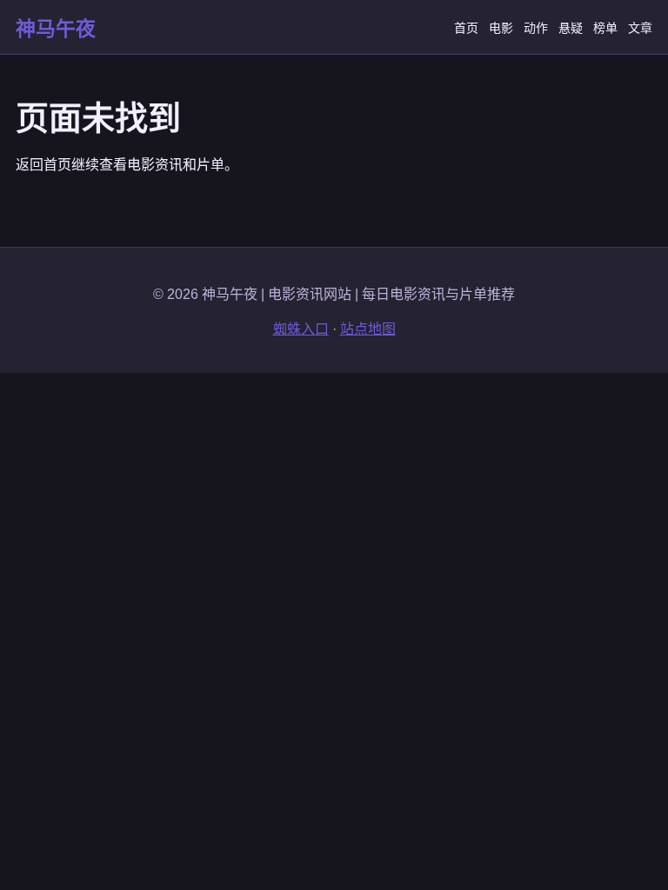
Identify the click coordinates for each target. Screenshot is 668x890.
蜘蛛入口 (301, 329)
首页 (466, 28)
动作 (536, 28)
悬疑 (570, 28)
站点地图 (368, 329)
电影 (501, 28)
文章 (640, 28)
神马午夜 (56, 28)
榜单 (605, 28)
